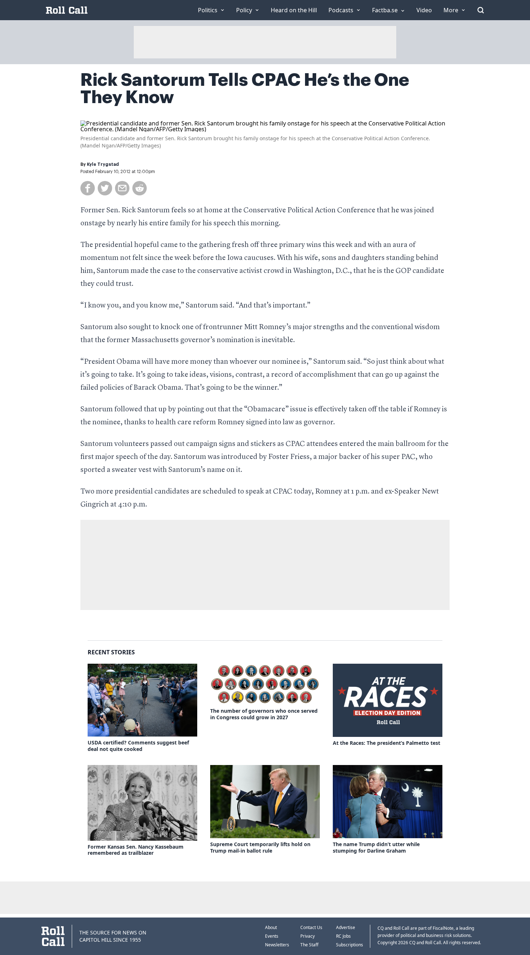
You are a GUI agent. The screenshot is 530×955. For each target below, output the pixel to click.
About (271, 927)
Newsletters (277, 945)
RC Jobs (343, 936)
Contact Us (311, 927)
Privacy (307, 936)
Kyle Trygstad (103, 164)
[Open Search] (480, 10)
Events (271, 936)
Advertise (345, 927)
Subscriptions (349, 945)
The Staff (309, 945)
